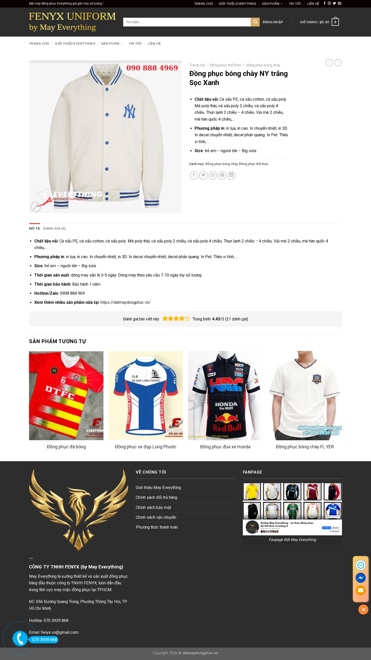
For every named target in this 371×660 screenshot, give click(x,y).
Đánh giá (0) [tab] (54, 228)
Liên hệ (313, 4)
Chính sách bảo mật (153, 507)
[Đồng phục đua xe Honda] (225, 395)
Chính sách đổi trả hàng (156, 497)
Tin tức (295, 4)
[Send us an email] (339, 3)
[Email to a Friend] (212, 175)
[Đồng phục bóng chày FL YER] (305, 395)
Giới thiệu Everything (237, 4)
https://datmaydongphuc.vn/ (125, 302)
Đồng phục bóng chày (263, 65)
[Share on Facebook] (194, 175)
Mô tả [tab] (34, 228)
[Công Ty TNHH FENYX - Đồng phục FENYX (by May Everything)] (72, 22)
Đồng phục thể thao (225, 65)
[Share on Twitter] (203, 175)
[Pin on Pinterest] (222, 175)
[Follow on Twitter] (334, 3)
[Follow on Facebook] (324, 3)
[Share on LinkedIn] (231, 175)
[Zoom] (36, 207)
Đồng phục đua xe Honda (225, 446)
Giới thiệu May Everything (158, 487)
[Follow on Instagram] (329, 3)
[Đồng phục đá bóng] (66, 395)
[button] (165, 319)
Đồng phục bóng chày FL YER (305, 446)
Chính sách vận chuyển (156, 517)
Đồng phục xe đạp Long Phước (145, 446)
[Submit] (255, 22)
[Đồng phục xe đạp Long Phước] (146, 395)
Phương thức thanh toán (157, 527)
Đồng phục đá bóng (66, 446)
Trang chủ (203, 4)
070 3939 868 (44, 639)
